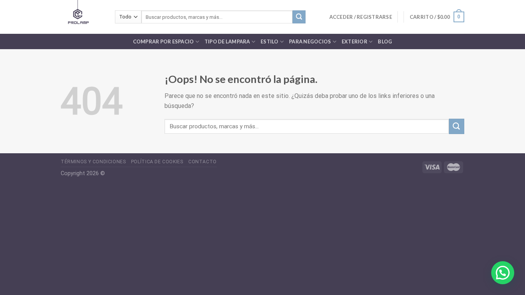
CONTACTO (202, 161)
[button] (502, 272)
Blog (385, 41)
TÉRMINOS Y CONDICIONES (93, 161)
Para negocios (310, 41)
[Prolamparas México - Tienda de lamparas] (82, 17)
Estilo (270, 41)
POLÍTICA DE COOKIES (157, 161)
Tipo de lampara (227, 41)
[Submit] (299, 16)
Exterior (354, 41)
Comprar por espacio (163, 41)
